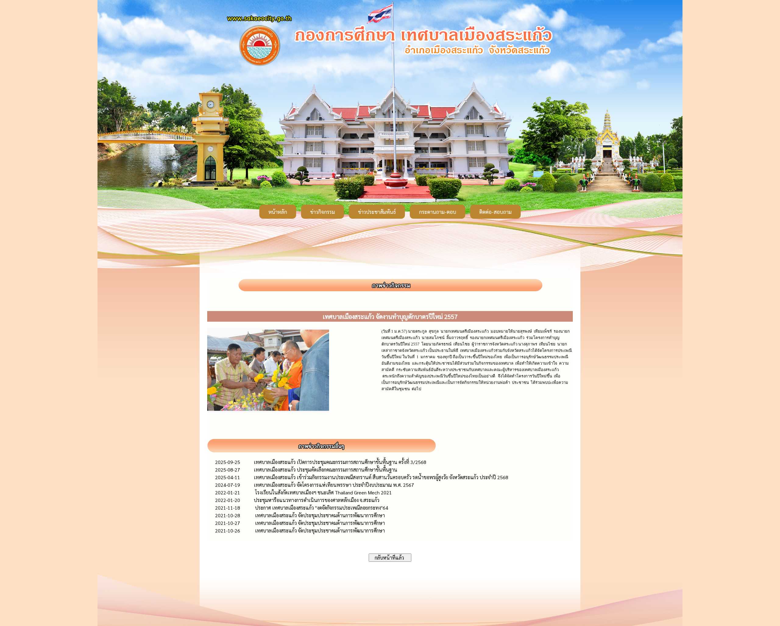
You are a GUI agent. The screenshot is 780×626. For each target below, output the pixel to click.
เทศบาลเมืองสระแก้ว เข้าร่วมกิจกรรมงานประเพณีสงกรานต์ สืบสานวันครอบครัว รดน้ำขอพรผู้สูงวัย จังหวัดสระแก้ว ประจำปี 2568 (381, 477)
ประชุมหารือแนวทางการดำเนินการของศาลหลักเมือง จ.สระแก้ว (316, 500)
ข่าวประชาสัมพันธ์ (377, 211)
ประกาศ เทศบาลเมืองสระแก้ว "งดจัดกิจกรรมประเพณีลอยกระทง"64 (321, 507)
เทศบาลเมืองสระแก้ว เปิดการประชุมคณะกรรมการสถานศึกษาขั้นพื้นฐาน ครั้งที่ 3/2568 (340, 462)
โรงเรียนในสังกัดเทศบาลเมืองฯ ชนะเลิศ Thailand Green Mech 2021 (323, 492)
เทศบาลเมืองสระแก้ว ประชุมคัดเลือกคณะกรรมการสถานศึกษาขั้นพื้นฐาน (325, 469)
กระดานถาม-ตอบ (437, 211)
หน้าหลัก (277, 211)
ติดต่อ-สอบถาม (495, 211)
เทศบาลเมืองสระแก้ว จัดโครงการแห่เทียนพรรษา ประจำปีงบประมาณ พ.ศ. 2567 (334, 485)
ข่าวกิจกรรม (322, 211)
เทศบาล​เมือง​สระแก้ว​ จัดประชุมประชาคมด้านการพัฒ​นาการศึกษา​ (319, 515)
